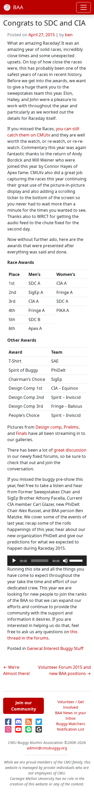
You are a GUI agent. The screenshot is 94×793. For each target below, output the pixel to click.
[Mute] (65, 560)
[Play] (14, 560)
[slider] (76, 560)
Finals (21, 433)
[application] (47, 560)
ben (69, 35)
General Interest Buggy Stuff (55, 648)
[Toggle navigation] (83, 7)
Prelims (71, 427)
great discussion (70, 450)
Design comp (49, 427)
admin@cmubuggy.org (47, 747)
